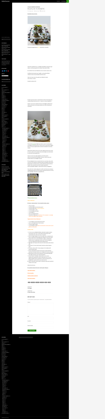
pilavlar (3, 149)
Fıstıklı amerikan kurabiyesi (33, 275)
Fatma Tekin (6, 50)
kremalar (3, 109)
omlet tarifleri (3, 112)
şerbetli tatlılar (4, 153)
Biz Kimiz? (58, 1)
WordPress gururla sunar (5, 417)
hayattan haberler (4, 104)
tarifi (46, 282)
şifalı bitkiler (3, 124)
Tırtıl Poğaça (30, 288)
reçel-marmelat (4, 116)
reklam (3, 117)
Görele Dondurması (4, 54)
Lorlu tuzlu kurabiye (31, 278)
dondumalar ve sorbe (5, 137)
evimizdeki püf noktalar (5, 100)
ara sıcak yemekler (4, 87)
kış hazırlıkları (3, 105)
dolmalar (3, 95)
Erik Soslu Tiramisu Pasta (5, 166)
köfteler (3, 108)
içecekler (3, 141)
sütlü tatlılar (4, 154)
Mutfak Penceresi (5, 1)
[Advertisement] (40, 57)
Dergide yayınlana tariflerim (6, 92)
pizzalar (3, 113)
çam (29, 282)
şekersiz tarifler (4, 121)
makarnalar (3, 145)
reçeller (3, 150)
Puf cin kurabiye (31, 273)
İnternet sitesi (30, 325)
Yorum (29, 302)
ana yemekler (4, 129)
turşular (3, 158)
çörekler (3, 91)
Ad (28, 316)
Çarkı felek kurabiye (31, 270)
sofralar (3, 125)
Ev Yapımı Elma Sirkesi (31, 292)
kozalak (37, 282)
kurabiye (42, 282)
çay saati (3, 133)
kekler (3, 142)
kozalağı (33, 282)
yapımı (49, 282)
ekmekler (3, 138)
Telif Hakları (63, 1)
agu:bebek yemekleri (5, 128)
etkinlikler (3, 349)
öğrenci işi (3, 146)
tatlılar (3, 157)
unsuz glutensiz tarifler (5, 161)
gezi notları (3, 101)
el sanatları (3, 96)
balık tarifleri (4, 382)
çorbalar (3, 134)
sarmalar (3, 120)
